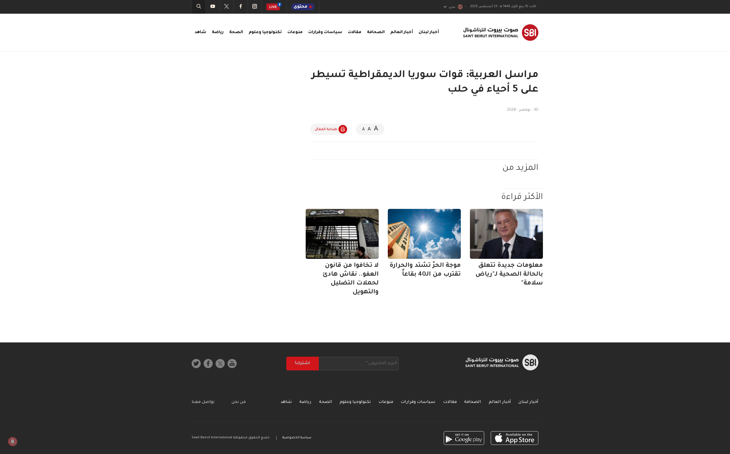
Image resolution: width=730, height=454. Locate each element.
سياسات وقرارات (325, 32)
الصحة (236, 32)
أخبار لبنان (429, 32)
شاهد (200, 32)
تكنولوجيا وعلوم (265, 32)
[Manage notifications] (12, 441)
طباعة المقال (326, 130)
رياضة (218, 32)
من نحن (239, 402)
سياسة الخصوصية (296, 438)
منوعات (295, 32)
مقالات (354, 32)
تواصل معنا (203, 402)
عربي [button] (452, 7)
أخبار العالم (401, 32)
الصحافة (376, 32)
